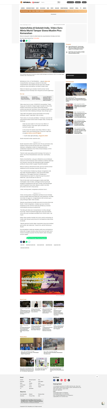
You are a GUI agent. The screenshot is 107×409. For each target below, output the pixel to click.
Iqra (30, 381)
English (39, 386)
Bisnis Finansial (64, 8)
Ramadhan (31, 388)
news (52, 8)
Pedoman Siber (41, 394)
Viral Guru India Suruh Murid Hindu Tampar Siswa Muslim (25, 98)
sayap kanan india (57, 244)
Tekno (30, 384)
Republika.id (77, 2)
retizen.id (84, 2)
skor (37, 8)
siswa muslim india (40, 244)
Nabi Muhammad (24, 11)
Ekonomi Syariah (30, 8)
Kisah (30, 11)
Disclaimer (22, 395)
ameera (23, 8)
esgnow (72, 8)
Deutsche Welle (70, 2)
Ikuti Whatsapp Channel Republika (37, 238)
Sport (39, 383)
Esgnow (21, 386)
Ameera (21, 379)
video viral (47, 81)
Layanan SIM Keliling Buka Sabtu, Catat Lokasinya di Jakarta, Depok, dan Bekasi (47, 98)
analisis (57, 8)
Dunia (30, 24)
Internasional (22, 384)
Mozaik (37, 11)
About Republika (23, 394)
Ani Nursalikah (36, 38)
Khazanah (22, 381)
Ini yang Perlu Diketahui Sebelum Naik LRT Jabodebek (36, 98)
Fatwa (33, 11)
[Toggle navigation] (21, 2)
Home (21, 24)
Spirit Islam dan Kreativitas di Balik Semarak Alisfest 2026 (76, 52)
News (21, 383)
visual (76, 8)
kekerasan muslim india (24, 247)
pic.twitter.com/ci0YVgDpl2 (33, 133)
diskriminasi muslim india (30, 244)
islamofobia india (49, 244)
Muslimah (42, 11)
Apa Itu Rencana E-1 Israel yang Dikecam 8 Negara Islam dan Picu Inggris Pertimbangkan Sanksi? (76, 48)
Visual (30, 386)
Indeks (84, 8)
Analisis (30, 383)
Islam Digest (25, 24)
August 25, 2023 (43, 135)
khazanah (42, 8)
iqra (48, 8)
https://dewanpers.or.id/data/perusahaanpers (30, 402)
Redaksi (30, 394)
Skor (39, 379)
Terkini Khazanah (70, 81)
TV (80, 8)
